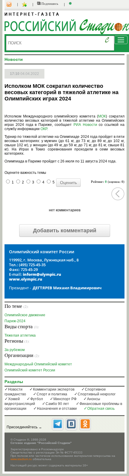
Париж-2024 (15, 321)
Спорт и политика (52, 394)
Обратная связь (101, 408)
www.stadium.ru (21, 459)
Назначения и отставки (57, 408)
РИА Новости (85, 125)
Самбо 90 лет (57, 404)
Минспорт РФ (64, 399)
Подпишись (49, 3)
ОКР (43, 129)
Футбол (36, 399)
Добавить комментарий (64, 231)
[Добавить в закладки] (25, 4)
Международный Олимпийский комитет (38, 364)
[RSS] (12, 4)
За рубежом (14, 350)
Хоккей (14, 399)
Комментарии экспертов (53, 389)
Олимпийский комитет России (29, 370)
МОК (102, 116)
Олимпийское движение (24, 315)
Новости (15, 389)
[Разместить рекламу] (71, 4)
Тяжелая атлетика (20, 335)
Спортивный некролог (97, 394)
